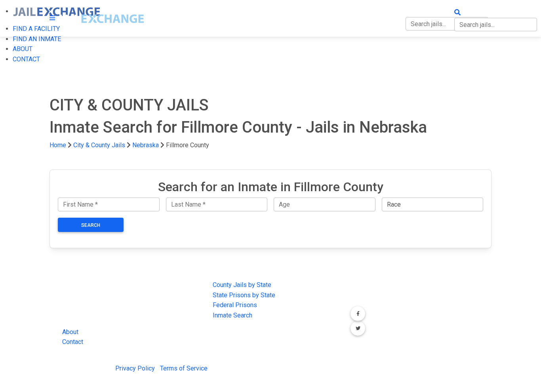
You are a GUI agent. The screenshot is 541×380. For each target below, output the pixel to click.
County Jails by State (242, 285)
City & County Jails (99, 145)
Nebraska (145, 145)
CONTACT (26, 59)
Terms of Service (184, 368)
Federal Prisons (235, 305)
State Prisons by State (244, 295)
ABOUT (22, 49)
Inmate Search (232, 315)
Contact (72, 342)
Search (90, 225)
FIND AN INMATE (37, 39)
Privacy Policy (135, 368)
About (70, 332)
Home (58, 145)
